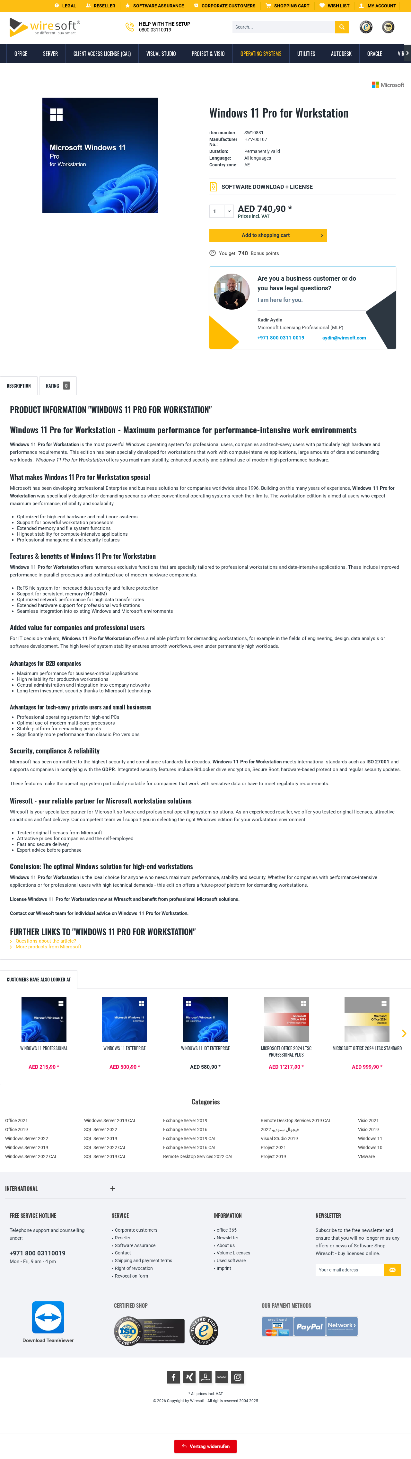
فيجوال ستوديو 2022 (280, 1129)
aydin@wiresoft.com (344, 338)
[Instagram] (237, 1377)
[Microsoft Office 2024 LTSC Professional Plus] (286, 1019)
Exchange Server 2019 (185, 1120)
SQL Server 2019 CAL (105, 1156)
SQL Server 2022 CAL (105, 1147)
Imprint (224, 1268)
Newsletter (227, 1237)
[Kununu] (221, 1377)
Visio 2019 (368, 1129)
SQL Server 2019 (100, 1138)
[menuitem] (288, 6)
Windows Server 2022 (26, 1138)
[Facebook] (173, 1377)
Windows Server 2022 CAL (31, 1156)
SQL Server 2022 (100, 1129)
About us (226, 1245)
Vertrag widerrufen (210, 1446)
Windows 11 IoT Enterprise (205, 1048)
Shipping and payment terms (143, 1260)
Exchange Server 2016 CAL (190, 1147)
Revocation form (131, 1276)
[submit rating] (302, 122)
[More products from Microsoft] (388, 85)
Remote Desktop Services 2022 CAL (198, 1156)
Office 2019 (16, 1129)
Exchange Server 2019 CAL (190, 1138)
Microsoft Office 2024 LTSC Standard (367, 1048)
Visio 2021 (368, 1120)
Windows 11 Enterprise (124, 1048)
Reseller (122, 1237)
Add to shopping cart (266, 235)
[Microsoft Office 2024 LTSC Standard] (367, 1019)
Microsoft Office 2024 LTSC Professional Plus (286, 1051)
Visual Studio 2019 (279, 1138)
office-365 (227, 1230)
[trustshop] (203, 1331)
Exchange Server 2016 (185, 1129)
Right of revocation (134, 1268)
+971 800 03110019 (38, 1253)
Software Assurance (135, 1245)
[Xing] (189, 1377)
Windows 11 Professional (44, 1048)
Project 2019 (273, 1156)
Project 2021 (273, 1147)
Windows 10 (370, 1147)
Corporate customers (136, 1230)
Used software (231, 1260)
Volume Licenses (233, 1252)
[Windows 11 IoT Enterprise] (205, 1019)
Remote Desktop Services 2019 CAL (296, 1120)
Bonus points (265, 253)
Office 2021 (16, 1120)
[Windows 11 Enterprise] (125, 1019)
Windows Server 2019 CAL (110, 1120)
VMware (366, 1156)
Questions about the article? (45, 941)
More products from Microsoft (47, 947)
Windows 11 (370, 1138)
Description (19, 385)
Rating (57, 385)
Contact (123, 1252)
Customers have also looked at (39, 979)
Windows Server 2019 (26, 1147)
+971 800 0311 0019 (281, 338)
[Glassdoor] (205, 1377)
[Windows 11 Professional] (44, 1019)
